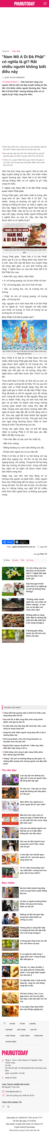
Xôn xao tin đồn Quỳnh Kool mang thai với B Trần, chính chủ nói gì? (32, 844)
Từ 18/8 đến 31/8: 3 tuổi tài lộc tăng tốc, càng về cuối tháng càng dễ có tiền (33, 983)
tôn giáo (15, 560)
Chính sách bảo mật (32, 1130)
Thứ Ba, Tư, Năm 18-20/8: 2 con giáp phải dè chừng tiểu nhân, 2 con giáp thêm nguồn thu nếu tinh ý (32, 971)
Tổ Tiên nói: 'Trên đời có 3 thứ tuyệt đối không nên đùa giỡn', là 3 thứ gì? (33, 791)
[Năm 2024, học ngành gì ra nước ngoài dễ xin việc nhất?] (10, 806)
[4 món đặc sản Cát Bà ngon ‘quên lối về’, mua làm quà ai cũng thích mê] (10, 858)
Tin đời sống (10, 1042)
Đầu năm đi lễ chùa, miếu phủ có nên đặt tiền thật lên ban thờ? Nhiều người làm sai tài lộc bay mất (25, 148)
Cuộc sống (16, 51)
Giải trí (33, 1030)
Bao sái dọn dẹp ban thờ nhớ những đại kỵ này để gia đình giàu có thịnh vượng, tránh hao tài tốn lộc (23, 154)
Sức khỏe (21, 1030)
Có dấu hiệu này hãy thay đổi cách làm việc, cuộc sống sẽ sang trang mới (24, 727)
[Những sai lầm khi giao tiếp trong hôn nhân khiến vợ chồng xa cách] (10, 918)
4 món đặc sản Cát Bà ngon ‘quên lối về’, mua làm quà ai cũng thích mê (32, 857)
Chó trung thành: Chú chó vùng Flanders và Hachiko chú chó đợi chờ (22, 740)
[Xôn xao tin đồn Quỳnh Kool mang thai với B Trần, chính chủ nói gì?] (10, 845)
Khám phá (38, 1036)
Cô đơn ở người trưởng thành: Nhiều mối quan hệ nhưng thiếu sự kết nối (33, 904)
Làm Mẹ (32, 1024)
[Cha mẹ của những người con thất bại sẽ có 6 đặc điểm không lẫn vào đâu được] (10, 832)
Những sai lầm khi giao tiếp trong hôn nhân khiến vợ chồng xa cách (32, 917)
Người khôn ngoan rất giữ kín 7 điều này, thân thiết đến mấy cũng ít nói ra (23, 746)
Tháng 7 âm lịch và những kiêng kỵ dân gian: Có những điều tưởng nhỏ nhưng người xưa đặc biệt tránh (25, 761)
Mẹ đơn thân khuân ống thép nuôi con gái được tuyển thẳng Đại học (33, 890)
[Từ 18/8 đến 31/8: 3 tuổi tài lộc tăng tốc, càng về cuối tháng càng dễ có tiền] (10, 984)
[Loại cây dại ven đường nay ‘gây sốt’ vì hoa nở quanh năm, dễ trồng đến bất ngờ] (10, 779)
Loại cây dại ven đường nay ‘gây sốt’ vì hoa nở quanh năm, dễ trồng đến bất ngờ (33, 778)
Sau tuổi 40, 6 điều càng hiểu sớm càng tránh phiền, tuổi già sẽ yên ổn (23, 720)
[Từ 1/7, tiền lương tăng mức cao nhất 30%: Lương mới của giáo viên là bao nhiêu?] (10, 872)
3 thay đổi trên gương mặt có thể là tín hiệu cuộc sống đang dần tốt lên (24, 714)
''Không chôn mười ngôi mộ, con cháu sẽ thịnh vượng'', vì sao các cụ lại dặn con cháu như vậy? (36, 604)
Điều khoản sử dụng (17, 1130)
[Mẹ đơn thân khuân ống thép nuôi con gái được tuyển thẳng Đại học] (10, 892)
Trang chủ (5, 51)
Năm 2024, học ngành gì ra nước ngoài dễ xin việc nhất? (32, 803)
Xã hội (12, 1024)
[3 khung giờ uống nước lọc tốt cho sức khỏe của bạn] (13, 636)
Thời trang (10, 1036)
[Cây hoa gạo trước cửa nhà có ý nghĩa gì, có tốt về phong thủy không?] (13, 589)
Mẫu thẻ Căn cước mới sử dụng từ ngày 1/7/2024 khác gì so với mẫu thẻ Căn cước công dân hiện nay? (33, 819)
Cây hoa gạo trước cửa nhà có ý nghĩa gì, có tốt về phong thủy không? (36, 588)
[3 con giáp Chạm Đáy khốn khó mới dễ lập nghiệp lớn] (10, 1011)
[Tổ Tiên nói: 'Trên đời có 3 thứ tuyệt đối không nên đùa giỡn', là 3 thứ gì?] (10, 793)
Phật (22, 560)
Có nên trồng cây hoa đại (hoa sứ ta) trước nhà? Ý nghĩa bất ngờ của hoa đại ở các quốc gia (36, 573)
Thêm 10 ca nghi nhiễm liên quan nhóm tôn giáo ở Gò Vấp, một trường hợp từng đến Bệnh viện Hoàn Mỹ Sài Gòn (24, 162)
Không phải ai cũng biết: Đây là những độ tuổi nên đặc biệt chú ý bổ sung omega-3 (36, 619)
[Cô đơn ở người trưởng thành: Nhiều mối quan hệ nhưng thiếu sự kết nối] (10, 905)
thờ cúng (30, 560)
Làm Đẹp (9, 1030)
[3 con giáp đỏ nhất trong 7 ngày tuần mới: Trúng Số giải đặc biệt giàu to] (10, 958)
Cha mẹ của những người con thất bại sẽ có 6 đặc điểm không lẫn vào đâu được (33, 830)
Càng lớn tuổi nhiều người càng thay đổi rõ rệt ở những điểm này (24, 733)
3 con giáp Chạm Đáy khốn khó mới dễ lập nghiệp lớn (31, 1008)
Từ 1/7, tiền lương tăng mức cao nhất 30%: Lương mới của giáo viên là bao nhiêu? (33, 870)
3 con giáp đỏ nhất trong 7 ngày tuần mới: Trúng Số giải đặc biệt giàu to (32, 956)
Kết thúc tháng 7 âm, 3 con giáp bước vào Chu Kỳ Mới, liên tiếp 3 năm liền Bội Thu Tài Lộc (33, 997)
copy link (43, 547)
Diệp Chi (43, 554)
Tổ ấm (22, 1024)
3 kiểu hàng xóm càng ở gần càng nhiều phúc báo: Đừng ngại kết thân (23, 753)
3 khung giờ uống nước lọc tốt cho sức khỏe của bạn (36, 633)
